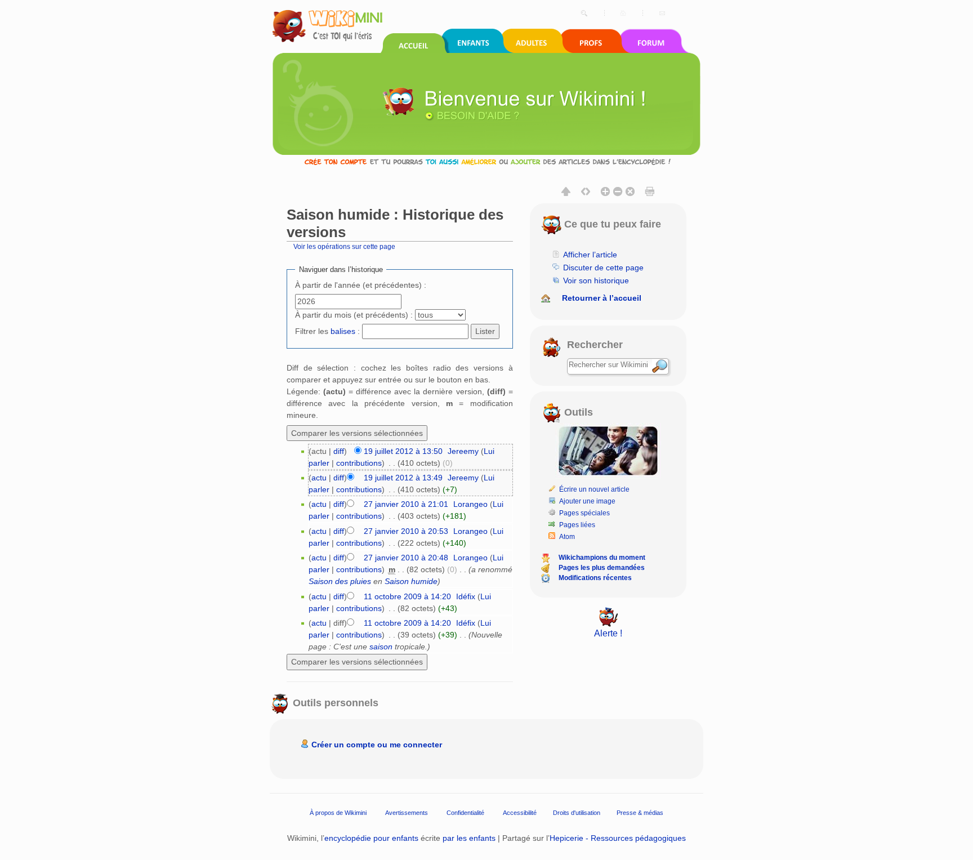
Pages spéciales (584, 513)
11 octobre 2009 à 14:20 (407, 596)
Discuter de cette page (603, 267)
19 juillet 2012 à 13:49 (403, 477)
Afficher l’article (590, 254)
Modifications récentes (595, 578)
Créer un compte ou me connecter (376, 744)
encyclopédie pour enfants (371, 838)
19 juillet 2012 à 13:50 (403, 451)
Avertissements (406, 812)
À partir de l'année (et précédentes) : (360, 284)
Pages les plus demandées (602, 568)
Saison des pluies (340, 581)
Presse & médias (640, 812)
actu (319, 477)
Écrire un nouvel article (594, 489)
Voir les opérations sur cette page (344, 246)
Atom (567, 537)
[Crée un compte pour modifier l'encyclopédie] (486, 161)
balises (343, 331)
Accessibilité (520, 812)
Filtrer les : (327, 331)
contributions (359, 462)
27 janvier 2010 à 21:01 (406, 504)
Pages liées (577, 525)
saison (380, 646)
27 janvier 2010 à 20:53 (406, 531)
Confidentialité (465, 812)
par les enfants (469, 838)
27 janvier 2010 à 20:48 (406, 557)
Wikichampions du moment (602, 558)
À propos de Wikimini (338, 812)
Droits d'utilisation (576, 812)
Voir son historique (596, 280)
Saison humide (411, 581)
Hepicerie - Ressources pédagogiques (618, 838)
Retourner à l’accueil (601, 297)
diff (338, 451)
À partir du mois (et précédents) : (354, 314)
